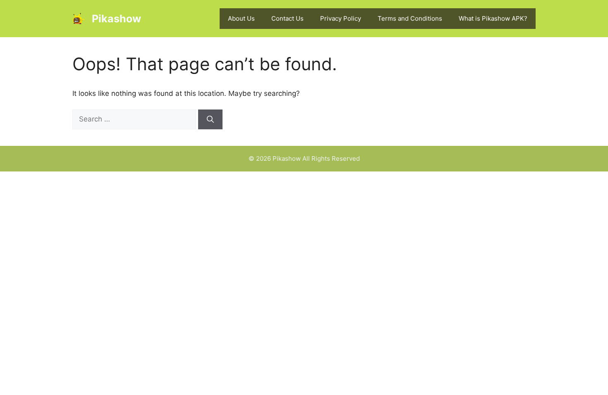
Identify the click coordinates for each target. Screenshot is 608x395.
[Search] (210, 119)
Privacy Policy (340, 18)
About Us (241, 18)
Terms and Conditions (410, 18)
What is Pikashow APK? (493, 18)
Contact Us (287, 18)
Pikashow (116, 18)
